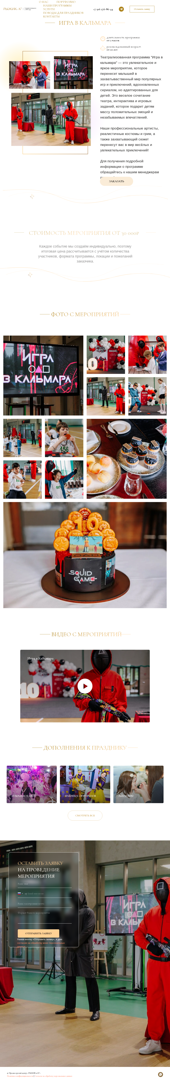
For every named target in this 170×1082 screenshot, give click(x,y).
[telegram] (121, 9)
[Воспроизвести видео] (85, 686)
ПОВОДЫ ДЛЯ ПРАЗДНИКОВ (63, 13)
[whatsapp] (160, 1074)
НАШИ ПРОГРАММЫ (57, 5)
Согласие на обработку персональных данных (53, 1076)
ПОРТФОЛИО (66, 2)
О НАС (43, 2)
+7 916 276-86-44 (103, 9)
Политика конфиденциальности (20, 1076)
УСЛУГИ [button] (49, 9)
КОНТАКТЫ (51, 16)
